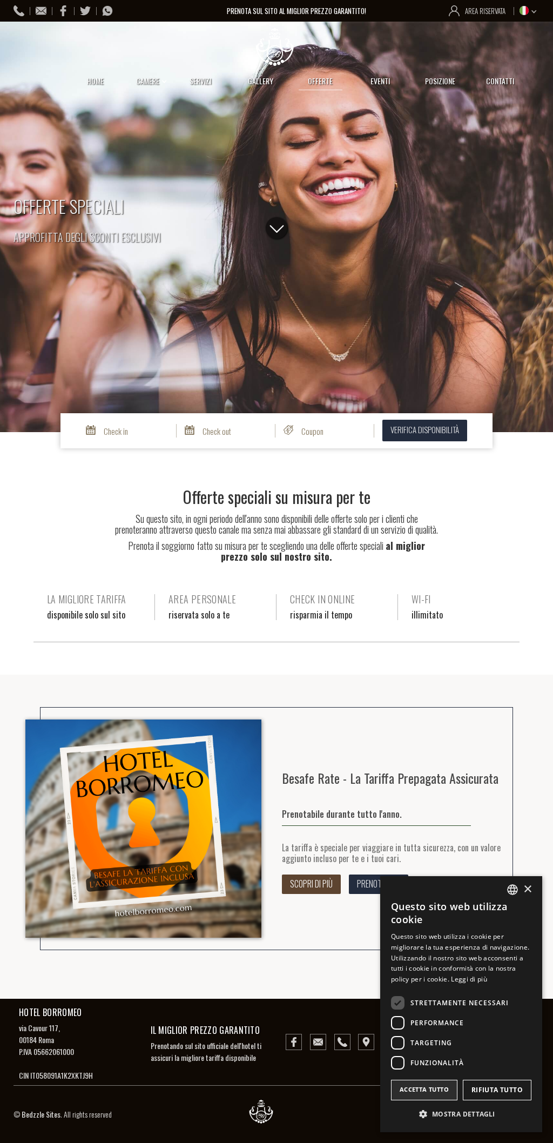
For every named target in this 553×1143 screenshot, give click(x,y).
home (95, 80)
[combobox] (512, 889)
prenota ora (378, 883)
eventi (380, 80)
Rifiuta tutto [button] (497, 1089)
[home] (276, 47)
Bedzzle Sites (41, 1114)
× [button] (527, 889)
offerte (320, 80)
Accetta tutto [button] (424, 1089)
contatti (500, 80)
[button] (529, 10)
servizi (200, 80)
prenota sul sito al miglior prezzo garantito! (297, 10)
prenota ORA (514, 567)
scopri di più (311, 883)
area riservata (485, 10)
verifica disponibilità (424, 429)
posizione (440, 80)
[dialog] (461, 1004)
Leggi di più (469, 979)
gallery (260, 80)
